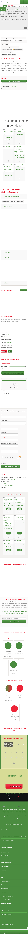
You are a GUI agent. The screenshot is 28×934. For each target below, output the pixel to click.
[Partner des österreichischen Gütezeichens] (14, 798)
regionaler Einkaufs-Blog (6, 899)
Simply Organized (19, 544)
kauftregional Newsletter (6, 903)
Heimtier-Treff (19, 169)
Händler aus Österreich (6, 833)
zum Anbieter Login (5, 858)
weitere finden (19, 653)
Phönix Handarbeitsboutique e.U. (8, 138)
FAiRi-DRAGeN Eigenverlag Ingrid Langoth (8, 175)
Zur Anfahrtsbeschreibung (7, 485)
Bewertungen (19, 9)
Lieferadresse (4, 448)
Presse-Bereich (4, 907)
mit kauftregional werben (6, 862)
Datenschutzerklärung (7, 462)
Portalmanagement (5, 888)
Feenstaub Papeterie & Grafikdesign (8, 504)
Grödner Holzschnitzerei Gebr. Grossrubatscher (8, 529)
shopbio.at (8, 151)
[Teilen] (23, 932)
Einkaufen (6, 252)
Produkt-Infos (7, 206)
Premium (25, 120)
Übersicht (3, 9)
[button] (14, 20)
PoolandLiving (19, 134)
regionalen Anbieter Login (7, 924)
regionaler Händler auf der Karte (10, 84)
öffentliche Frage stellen (14, 621)
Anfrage (25, 9)
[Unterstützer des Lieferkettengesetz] (14, 793)
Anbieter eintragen (5, 855)
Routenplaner (24, 290)
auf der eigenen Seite (20, 696)
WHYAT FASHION (8, 546)
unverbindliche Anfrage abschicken (10, 466)
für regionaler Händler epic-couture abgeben (8, 654)
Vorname (3, 427)
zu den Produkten (14, 786)
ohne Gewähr (10, 567)
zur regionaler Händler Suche (1, 6)
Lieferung (6, 257)
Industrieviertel (9, 342)
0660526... (8, 86)
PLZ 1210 (9, 330)
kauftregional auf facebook (6, 914)
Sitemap (2, 884)
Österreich (6, 336)
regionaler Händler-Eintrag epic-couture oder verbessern (9, 697)
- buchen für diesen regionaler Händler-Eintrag (14, 717)
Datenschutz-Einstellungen (6, 847)
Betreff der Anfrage (5, 414)
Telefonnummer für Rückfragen (8, 443)
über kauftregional (5, 844)
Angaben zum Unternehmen (11, 196)
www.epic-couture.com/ (13, 88)
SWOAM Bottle (19, 505)
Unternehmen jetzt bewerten (13, 373)
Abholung (6, 283)
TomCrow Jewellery (19, 521)
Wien (8, 334)
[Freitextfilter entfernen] (21, 2)
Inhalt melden (20, 567)
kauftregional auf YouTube (6, 917)
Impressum (3, 873)
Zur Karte (4, 483)
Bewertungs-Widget (5, 866)
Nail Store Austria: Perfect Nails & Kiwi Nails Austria (19, 156)
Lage (8, 9)
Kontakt (10, 351)
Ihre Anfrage (4, 420)
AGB (2, 877)
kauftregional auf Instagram (7, 910)
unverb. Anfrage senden (14, 81)
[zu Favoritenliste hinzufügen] (2, 12)
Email (2, 437)
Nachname (3, 432)
